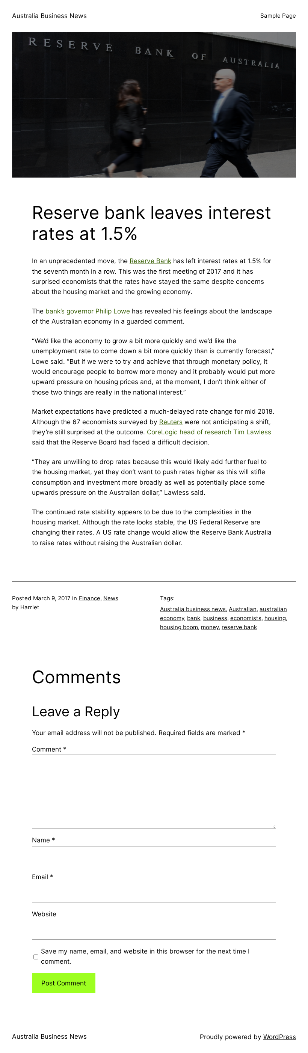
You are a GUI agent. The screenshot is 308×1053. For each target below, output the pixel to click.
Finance (89, 598)
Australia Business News (49, 16)
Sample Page (278, 15)
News (110, 598)
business (215, 618)
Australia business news (193, 609)
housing (275, 618)
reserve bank (239, 627)
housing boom (179, 627)
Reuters (171, 422)
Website (44, 914)
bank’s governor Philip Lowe (87, 311)
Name (43, 840)
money (210, 627)
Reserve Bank (150, 261)
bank (193, 618)
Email (42, 877)
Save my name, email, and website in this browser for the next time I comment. (145, 956)
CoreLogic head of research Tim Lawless (209, 432)
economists (245, 618)
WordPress (279, 1037)
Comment (49, 749)
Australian (243, 609)
